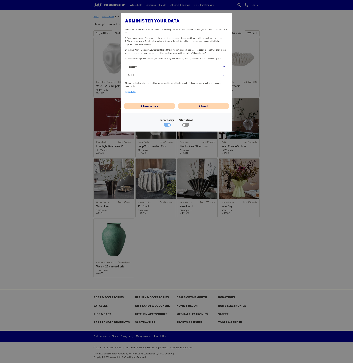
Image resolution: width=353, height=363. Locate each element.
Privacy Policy (130, 92)
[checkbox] (185, 125)
